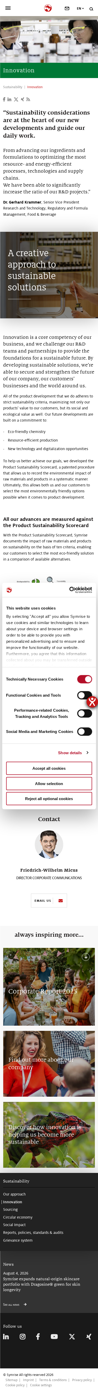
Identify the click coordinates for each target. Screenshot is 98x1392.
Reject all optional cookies (49, 798)
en (79, 8)
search (91, 9)
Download (85, 957)
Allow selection (49, 783)
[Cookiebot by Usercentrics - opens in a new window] (70, 589)
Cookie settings (41, 1385)
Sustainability (16, 1181)
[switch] (84, 695)
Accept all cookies (49, 768)
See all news (11, 1305)
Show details (70, 752)
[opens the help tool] (92, 702)
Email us (42, 901)
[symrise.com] (49, 7)
